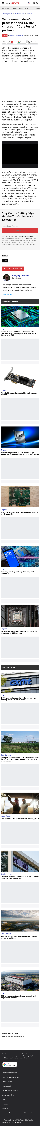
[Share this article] (4, 42)
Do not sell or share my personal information (17, 1113)
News (5, 36)
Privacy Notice (29, 238)
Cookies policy (7, 1086)
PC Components (7, 14)
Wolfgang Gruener (16, 35)
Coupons (5, 1104)
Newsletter (34, 42)
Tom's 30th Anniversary (21, 8)
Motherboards (19, 14)
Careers (5, 1108)
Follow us (23, 42)
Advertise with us (8, 1095)
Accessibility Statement (10, 1090)
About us (5, 1099)
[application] (20, 154)
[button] (37, 3)
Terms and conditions (9, 1073)
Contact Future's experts (10, 1077)
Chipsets (29, 14)
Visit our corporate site (18, 1058)
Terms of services (26, 236)
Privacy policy (7, 1082)
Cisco (5, 261)
